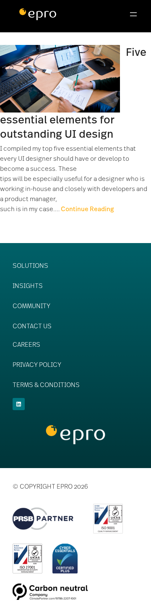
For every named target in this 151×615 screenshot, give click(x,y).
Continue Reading (87, 208)
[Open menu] (133, 14)
